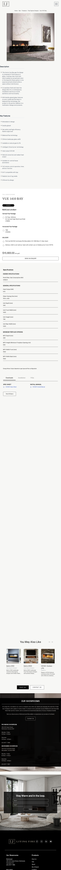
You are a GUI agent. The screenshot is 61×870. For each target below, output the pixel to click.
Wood (33, 864)
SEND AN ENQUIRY (30, 258)
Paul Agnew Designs (33, 10)
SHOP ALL (22, 687)
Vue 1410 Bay (43, 10)
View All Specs (9, 393)
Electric (34, 859)
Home (15, 10)
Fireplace (24, 10)
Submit (30, 809)
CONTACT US (37, 687)
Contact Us (30, 718)
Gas (20, 10)
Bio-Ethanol (35, 867)
